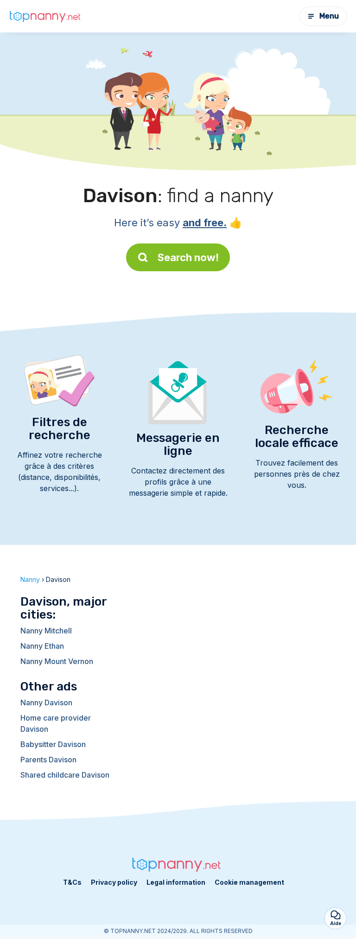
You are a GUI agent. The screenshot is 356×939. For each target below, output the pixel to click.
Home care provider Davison (55, 723)
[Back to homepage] (46, 16)
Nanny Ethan (42, 646)
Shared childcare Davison (64, 774)
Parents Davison (48, 759)
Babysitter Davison (53, 744)
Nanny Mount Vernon (56, 661)
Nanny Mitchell (46, 630)
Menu (329, 16)
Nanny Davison (46, 702)
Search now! (188, 257)
